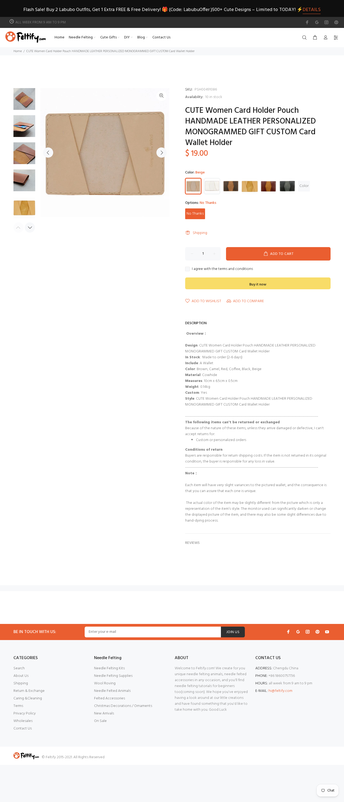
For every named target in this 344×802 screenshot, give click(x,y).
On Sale (100, 721)
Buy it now (257, 284)
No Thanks (195, 214)
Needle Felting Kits (109, 668)
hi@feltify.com (280, 691)
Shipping (200, 233)
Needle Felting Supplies (113, 676)
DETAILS (312, 10)
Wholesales (23, 721)
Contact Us (22, 728)
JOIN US (232, 632)
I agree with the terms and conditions (222, 269)
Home (17, 51)
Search (19, 668)
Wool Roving (105, 683)
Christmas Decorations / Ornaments (123, 706)
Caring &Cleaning (27, 698)
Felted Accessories (109, 698)
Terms (18, 706)
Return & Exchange (29, 691)
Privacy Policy (24, 713)
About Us (20, 676)
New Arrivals (104, 713)
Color (304, 186)
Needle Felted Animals (112, 691)
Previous (48, 152)
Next (161, 152)
